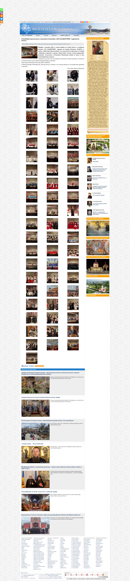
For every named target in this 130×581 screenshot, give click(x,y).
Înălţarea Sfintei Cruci (37, 543)
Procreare (62, 552)
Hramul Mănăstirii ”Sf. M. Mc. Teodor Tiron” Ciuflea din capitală (39, 491)
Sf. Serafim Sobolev (75, 567)
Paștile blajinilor (24, 563)
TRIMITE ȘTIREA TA (65, 35)
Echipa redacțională (30, 22)
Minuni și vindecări (51, 548)
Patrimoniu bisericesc (51, 562)
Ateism (49, 558)
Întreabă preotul (24, 567)
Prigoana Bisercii (51, 542)
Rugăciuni (23, 558)
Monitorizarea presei (51, 563)
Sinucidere (49, 555)
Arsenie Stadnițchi (87, 539)
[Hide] (0, 24)
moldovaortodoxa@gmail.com (28, 575)
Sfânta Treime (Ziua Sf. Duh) (38, 559)
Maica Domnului (24, 543)
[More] (1, 21)
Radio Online (50, 565)
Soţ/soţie (61, 558)
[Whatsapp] (1, 9)
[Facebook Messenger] (1, 18)
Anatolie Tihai (86, 543)
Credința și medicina (51, 546)
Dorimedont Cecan (87, 567)
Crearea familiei (63, 550)
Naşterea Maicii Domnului (38, 542)
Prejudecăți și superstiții (52, 551)
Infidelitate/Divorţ (63, 567)
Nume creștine (24, 552)
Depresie (62, 546)
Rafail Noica (98, 566)
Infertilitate (62, 565)
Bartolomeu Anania (99, 543)
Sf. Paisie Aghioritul (74, 566)
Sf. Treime (23, 542)
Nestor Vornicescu (87, 554)
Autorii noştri (37, 22)
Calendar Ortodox (48, 22)
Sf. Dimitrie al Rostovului (75, 552)
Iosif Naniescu (86, 550)
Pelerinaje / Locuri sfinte (25, 565)
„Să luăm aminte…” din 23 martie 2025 (32, 443)
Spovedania (23, 555)
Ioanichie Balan (98, 551)
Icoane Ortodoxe (24, 544)
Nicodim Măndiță (99, 562)
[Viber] (1, 12)
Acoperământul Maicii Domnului (39, 544)
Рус (73, 22)
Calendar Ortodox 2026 (37, 539)
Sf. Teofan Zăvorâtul (75, 548)
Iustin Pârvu (98, 555)
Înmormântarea (24, 566)
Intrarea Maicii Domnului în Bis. (39, 546)
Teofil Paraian (98, 559)
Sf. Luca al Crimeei (74, 562)
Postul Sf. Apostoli (36, 565)
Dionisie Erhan (86, 547)
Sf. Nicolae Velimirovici (75, 555)
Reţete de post (36, 567)
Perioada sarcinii (63, 554)
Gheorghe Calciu (99, 550)
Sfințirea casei (62, 562)
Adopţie (61, 566)
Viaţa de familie (63, 551)
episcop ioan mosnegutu (48, 44)
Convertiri (49, 544)
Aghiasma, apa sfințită (25, 546)
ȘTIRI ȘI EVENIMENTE (27, 35)
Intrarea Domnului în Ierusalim (38, 554)
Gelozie (61, 544)
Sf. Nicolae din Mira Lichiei (76, 542)
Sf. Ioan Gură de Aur (75, 539)
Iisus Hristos (23, 540)
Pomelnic (23, 559)
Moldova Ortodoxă (24, 572)
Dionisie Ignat (98, 548)
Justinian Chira (98, 565)
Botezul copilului (24, 550)
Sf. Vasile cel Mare (74, 540)
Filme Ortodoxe (50, 566)
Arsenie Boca (98, 542)
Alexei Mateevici (87, 540)
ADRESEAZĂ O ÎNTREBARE (52, 575)
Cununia (22, 551)
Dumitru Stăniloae (99, 547)
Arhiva (42, 22)
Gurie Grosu (86, 548)
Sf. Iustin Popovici (74, 559)
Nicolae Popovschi (87, 552)
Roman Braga (86, 558)
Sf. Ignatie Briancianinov (75, 551)
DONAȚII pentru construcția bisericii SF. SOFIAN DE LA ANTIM (50, 578)
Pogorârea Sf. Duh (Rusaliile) (38, 558)
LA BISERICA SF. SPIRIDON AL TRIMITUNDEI (52, 574)
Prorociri (49, 550)
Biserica (38, 35)
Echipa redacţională (24, 576)
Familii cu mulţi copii (63, 563)
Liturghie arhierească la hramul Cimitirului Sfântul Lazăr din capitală (40, 397)
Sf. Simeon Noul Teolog (75, 546)
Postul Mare (35, 563)
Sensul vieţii (62, 539)
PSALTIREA (76, 35)
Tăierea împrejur (36, 548)
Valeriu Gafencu (86, 565)
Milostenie (23, 554)
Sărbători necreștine (37, 569)
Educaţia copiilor (63, 555)
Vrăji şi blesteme (51, 552)
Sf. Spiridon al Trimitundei (76, 543)
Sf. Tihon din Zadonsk (75, 550)
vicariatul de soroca (66, 44)
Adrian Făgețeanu (99, 540)
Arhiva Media (50, 567)
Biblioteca (54, 35)
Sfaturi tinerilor (62, 540)
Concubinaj (62, 543)
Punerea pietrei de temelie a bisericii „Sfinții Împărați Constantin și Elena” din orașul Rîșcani (47, 420)
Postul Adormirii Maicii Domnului (39, 566)
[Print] (1, 15)
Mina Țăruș (86, 551)
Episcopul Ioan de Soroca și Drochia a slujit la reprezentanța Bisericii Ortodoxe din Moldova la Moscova (50, 515)
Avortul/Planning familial (64, 548)
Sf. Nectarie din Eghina (75, 563)
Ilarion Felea (98, 554)
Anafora (22, 547)
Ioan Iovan (98, 563)
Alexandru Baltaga (87, 542)
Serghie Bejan (86, 555)
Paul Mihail (85, 563)
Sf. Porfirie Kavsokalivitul (75, 565)
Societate (46, 35)
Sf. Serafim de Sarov (75, 547)
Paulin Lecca (86, 562)
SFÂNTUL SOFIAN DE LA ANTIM (55, 576)
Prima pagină (23, 22)
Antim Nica (86, 546)
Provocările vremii (51, 540)
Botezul (22, 548)
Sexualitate (50, 554)
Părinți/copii (62, 559)
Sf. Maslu (23, 562)
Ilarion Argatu (98, 552)
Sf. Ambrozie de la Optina (76, 544)
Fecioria (61, 542)
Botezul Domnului (36, 550)
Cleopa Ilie (98, 544)
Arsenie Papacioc (99, 539)
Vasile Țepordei (86, 566)
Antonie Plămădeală (87, 544)
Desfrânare (62, 547)
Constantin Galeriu (99, 546)
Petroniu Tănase (99, 558)
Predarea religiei (50, 543)
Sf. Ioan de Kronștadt (75, 558)
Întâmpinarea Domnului (37, 551)
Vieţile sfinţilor (35, 540)
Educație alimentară (51, 547)
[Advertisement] (46, 10)
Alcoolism (49, 559)
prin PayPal (33, 578)
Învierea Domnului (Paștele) (38, 555)
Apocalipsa (50, 539)
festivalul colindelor (58, 44)
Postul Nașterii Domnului (37, 562)
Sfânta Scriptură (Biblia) (25, 539)
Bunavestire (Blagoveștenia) (38, 552)
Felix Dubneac (86, 559)
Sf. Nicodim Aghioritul (75, 554)
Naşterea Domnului (36, 547)
